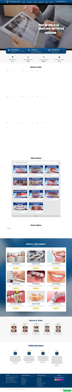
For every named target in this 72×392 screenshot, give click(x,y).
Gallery (46, 2)
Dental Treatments (24, 378)
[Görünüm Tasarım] (62, 389)
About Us (23, 2)
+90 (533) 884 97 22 (38, 52)
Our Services (23, 379)
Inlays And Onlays (39, 386)
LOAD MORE (36, 216)
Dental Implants (39, 377)
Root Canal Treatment (40, 385)
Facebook (59, 377)
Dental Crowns (39, 378)
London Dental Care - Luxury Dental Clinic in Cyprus (13, 1)
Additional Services (24, 380)
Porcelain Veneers (39, 384)
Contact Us (23, 384)
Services (35, 2)
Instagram (59, 379)
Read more (16, 268)
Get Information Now (50, 32)
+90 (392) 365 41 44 (37, 51)
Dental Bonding (39, 380)
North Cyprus (41, 2)
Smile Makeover (39, 379)
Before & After (36, 67)
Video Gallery (36, 158)
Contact (51, 2)
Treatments (29, 2)
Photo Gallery (36, 225)
